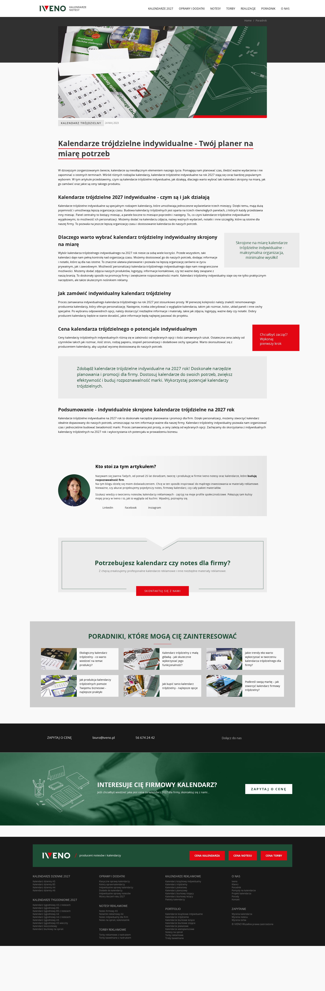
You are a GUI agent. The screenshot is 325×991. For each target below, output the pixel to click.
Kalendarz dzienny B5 (44, 884)
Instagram (154, 507)
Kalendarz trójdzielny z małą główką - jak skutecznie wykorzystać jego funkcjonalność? (180, 659)
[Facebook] (264, 738)
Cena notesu (242, 855)
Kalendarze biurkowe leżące (180, 919)
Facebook (131, 507)
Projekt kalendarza (241, 893)
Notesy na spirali (174, 932)
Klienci (235, 884)
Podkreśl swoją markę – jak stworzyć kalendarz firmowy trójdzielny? (262, 686)
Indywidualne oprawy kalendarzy (116, 887)
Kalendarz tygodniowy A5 (46, 919)
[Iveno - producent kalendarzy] (52, 8)
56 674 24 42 (145, 737)
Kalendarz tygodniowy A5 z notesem (52, 904)
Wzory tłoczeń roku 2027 (112, 896)
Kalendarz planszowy (176, 890)
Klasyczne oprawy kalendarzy (114, 881)
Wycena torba (239, 919)
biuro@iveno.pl (104, 737)
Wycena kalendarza (242, 913)
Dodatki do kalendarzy (110, 890)
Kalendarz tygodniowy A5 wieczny (50, 922)
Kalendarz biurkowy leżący (179, 896)
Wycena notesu (240, 916)
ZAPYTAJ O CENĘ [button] (268, 789)
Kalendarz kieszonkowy (45, 925)
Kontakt (236, 899)
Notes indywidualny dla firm (113, 916)
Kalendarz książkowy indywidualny (183, 881)
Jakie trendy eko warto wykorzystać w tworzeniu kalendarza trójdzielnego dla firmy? (263, 659)
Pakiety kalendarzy (175, 899)
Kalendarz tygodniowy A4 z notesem (52, 916)
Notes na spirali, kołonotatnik (114, 919)
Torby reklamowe (174, 935)
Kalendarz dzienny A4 (44, 887)
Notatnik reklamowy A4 (111, 913)
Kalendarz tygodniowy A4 (46, 913)
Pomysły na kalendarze (244, 890)
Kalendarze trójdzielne (177, 916)
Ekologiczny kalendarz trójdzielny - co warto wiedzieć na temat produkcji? (93, 659)
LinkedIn (108, 507)
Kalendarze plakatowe (176, 925)
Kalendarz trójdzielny (81, 123)
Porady (235, 896)
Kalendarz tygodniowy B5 (46, 907)
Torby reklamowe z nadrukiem (115, 934)
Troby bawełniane (174, 938)
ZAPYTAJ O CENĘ (59, 737)
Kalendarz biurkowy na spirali (48, 928)
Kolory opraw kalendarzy (112, 884)
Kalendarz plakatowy (176, 887)
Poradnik (236, 887)
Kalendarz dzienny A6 (44, 890)
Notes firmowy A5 (108, 910)
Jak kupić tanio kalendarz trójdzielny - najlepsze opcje (180, 686)
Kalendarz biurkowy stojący (179, 893)
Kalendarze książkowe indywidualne (184, 913)
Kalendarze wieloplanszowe (179, 928)
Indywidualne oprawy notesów (115, 893)
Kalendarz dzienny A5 (44, 881)
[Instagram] (278, 738)
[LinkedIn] (249, 738)
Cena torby (274, 855)
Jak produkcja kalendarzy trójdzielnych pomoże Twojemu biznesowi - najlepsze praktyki (95, 686)
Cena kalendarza (207, 855)
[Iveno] (56, 855)
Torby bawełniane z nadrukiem (115, 937)
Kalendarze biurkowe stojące (180, 922)
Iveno (234, 881)
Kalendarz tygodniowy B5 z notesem (52, 910)
